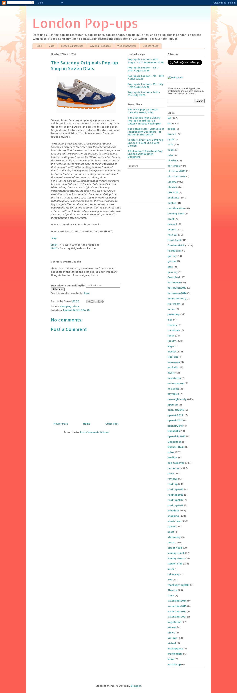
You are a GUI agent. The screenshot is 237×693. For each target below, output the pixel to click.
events (172, 229)
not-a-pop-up (176, 383)
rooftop (173, 483)
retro (171, 473)
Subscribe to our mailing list (68, 285)
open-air (173, 404)
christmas (174, 165)
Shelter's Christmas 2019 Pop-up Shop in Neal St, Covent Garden (146, 142)
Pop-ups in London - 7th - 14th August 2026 (146, 77)
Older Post (111, 423)
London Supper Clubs (72, 46)
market (172, 351)
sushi (171, 568)
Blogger (136, 685)
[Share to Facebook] (99, 301)
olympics (173, 393)
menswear (174, 362)
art (169, 117)
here (87, 293)
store (76, 306)
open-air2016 (176, 409)
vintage (172, 637)
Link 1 (54, 244)
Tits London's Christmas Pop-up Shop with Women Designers (145, 154)
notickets (173, 388)
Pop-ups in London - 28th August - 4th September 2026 (146, 61)
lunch (171, 335)
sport (171, 531)
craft (171, 218)
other (171, 452)
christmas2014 (177, 176)
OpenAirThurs (176, 446)
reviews (173, 478)
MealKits (173, 356)
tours (171, 595)
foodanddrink (176, 245)
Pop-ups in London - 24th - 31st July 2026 (144, 94)
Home (39, 46)
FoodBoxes (175, 250)
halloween (174, 282)
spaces (172, 526)
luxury (172, 340)
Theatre (172, 590)
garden (172, 261)
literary (172, 324)
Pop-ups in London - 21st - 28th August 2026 (143, 69)
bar (170, 123)
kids (170, 319)
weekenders (175, 653)
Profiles (173, 457)
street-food (175, 547)
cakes (171, 149)
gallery (172, 255)
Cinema (172, 181)
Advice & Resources (100, 46)
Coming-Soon (176, 213)
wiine (171, 659)
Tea (170, 579)
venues (172, 627)
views (171, 632)
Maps (51, 46)
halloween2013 (177, 287)
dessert (172, 224)
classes (172, 186)
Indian (171, 309)
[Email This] (88, 301)
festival (173, 234)
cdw (170, 155)
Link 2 (54, 248)
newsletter (174, 378)
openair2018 (175, 425)
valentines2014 (177, 600)
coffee (172, 202)
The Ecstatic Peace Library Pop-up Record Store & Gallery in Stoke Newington (144, 120)
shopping (65, 306)
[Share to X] (95, 301)
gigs (170, 266)
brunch (172, 133)
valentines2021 (177, 616)
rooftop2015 (175, 489)
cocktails (173, 197)
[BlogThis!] (92, 301)
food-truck (174, 240)
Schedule (173, 510)
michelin (173, 367)
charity (172, 160)
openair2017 (175, 420)
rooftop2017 (175, 499)
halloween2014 (177, 293)
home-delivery (177, 298)
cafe (170, 144)
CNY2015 (173, 192)
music (171, 372)
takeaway (174, 574)
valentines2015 (177, 606)
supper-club (175, 563)
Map (53, 238)
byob (171, 139)
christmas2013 (177, 171)
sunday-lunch (176, 552)
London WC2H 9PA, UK (76, 309)
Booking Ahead (150, 46)
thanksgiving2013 (178, 584)
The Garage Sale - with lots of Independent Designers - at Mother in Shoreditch (146, 131)
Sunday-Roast (176, 558)
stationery (174, 537)
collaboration (176, 208)
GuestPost (174, 277)
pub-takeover (176, 462)
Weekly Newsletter (126, 46)
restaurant (174, 468)
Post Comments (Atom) (94, 432)
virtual (172, 643)
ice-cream (174, 303)
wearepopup (175, 648)
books (171, 128)
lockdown (174, 330)
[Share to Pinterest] (102, 301)
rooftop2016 (175, 494)
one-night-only (177, 399)
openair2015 (175, 415)
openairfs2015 (177, 436)
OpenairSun (174, 441)
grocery (173, 271)
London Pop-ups (85, 23)
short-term (174, 521)
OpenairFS (174, 430)
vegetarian (174, 621)
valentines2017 (177, 611)
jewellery (174, 314)
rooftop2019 (175, 505)
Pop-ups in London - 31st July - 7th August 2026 (145, 85)
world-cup (174, 664)
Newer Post (61, 423)
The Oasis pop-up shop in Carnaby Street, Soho (143, 111)
